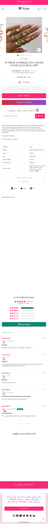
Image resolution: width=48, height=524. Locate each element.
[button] (21, 77)
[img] (6, 338)
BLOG (37, 171)
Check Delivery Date (24, 110)
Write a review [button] (24, 324)
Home (21, 58)
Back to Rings (25, 485)
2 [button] (23, 423)
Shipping (22, 72)
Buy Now (24, 96)
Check (40, 116)
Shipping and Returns (24, 177)
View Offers (24, 102)
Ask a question (24, 181)
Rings (25, 58)
